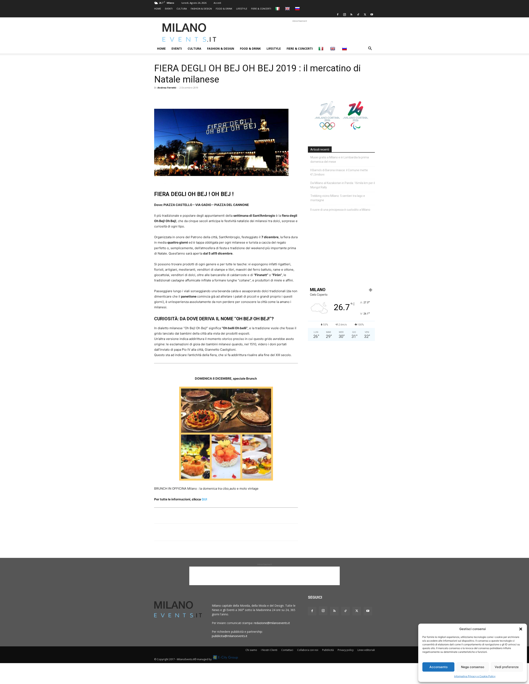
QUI (199, 499)
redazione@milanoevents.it (272, 623)
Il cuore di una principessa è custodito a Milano (340, 209)
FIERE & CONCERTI (261, 8)
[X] (365, 14)
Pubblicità (328, 650)
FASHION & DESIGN (201, 8)
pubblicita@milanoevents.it (229, 636)
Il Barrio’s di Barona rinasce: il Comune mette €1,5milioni (339, 172)
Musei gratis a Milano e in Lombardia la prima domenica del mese (339, 159)
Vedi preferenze (507, 667)
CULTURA (181, 8)
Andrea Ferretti (166, 87)
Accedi (217, 2)
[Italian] (278, 8)
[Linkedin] (187, 97)
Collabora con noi (307, 650)
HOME (157, 8)
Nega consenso (472, 667)
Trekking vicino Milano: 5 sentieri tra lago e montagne (337, 198)
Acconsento (438, 667)
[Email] (196, 97)
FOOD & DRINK (224, 8)
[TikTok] (358, 14)
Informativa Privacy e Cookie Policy (475, 676)
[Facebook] (338, 14)
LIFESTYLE (241, 8)
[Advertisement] (299, 32)
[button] (521, 629)
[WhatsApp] (177, 97)
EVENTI (169, 8)
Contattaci (287, 650)
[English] (288, 8)
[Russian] (298, 8)
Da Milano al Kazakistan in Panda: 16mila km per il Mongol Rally (342, 185)
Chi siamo (251, 650)
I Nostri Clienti (269, 650)
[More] (206, 97)
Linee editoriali (366, 650)
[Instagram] (344, 14)
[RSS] (351, 14)
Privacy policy (346, 650)
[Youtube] (372, 14)
